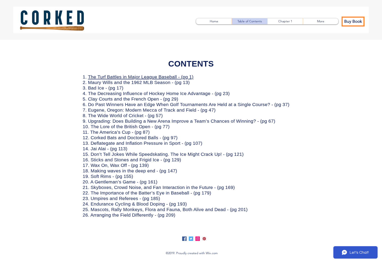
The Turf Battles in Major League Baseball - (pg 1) (140, 76)
